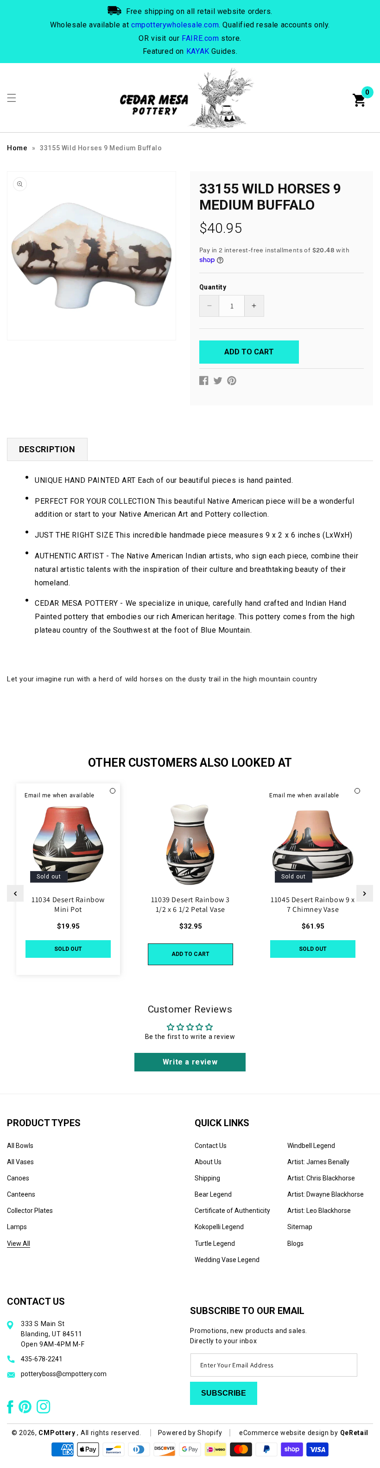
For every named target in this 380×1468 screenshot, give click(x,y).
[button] (11, 98)
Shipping (207, 1178)
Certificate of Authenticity (232, 1210)
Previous (15, 893)
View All (18, 1243)
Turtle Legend (215, 1243)
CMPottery (56, 1432)
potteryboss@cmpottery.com (64, 1374)
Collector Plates (30, 1210)
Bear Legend (213, 1194)
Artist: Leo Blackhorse (319, 1210)
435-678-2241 (42, 1359)
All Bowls (20, 1145)
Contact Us (211, 1145)
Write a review (190, 1062)
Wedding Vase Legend (227, 1259)
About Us (208, 1162)
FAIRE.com (200, 38)
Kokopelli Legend (219, 1227)
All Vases (20, 1162)
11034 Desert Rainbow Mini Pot (68, 904)
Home (17, 148)
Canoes (18, 1178)
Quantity (212, 287)
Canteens (21, 1194)
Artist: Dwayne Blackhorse (325, 1194)
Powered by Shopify (190, 1432)
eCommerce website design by (289, 1432)
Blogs (295, 1243)
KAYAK (197, 51)
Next (364, 893)
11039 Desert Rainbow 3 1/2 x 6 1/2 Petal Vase (190, 904)
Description (47, 449)
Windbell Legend (311, 1145)
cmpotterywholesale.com (175, 24)
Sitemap (299, 1227)
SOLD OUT (68, 949)
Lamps (17, 1227)
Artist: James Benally (318, 1162)
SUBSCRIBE (223, 1393)
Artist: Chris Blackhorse (321, 1178)
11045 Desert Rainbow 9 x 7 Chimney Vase (313, 904)
